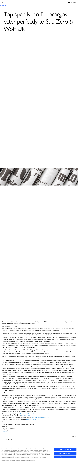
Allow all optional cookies (65, 449)
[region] (39, 455)
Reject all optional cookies (65, 453)
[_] (72, 2)
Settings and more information (65, 456)
